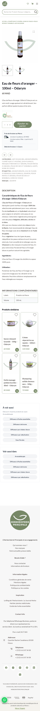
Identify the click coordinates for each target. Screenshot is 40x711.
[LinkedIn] (34, 667)
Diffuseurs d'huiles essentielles (20, 419)
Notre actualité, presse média (20, 551)
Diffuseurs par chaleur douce (20, 429)
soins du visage (16, 178)
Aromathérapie (31, 159)
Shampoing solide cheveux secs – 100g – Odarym (28, 383)
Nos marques (20, 548)
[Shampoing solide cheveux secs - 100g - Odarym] (29, 364)
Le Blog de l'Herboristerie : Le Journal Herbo (20, 600)
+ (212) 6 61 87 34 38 (23, 650)
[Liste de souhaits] (28, 4)
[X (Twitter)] (20, 674)
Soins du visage (28, 21)
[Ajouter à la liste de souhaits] (4, 155)
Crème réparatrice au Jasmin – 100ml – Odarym (29, 341)
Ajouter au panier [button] (17, 350)
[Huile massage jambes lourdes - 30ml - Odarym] (10, 364)
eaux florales (17, 173)
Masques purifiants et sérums (14, 164)
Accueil (4, 21)
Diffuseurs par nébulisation (20, 435)
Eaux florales (27, 161)
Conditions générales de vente (20, 580)
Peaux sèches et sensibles (21, 166)
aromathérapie (18, 171)
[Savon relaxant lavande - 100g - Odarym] (10, 323)
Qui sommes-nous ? (20, 545)
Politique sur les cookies (20, 588)
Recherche (35, 11)
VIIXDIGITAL (10, 686)
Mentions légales (20, 582)
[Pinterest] (27, 667)
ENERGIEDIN (30, 684)
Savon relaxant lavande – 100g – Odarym (10, 341)
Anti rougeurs (19, 23)
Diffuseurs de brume (20, 424)
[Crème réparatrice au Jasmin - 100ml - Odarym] (29, 323)
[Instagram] (13, 667)
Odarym (27, 173)
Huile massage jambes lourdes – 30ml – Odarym (10, 383)
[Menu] (37, 4)
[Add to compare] (10, 155)
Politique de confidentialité (20, 585)
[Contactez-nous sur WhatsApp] (4, 700)
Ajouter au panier (22, 124)
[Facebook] (6, 667)
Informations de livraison (20, 566)
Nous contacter (20, 563)
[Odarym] (7, 115)
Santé (35, 166)
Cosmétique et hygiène (15, 21)
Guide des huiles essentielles (20, 606)
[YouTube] (20, 667)
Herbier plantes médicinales (20, 603)
